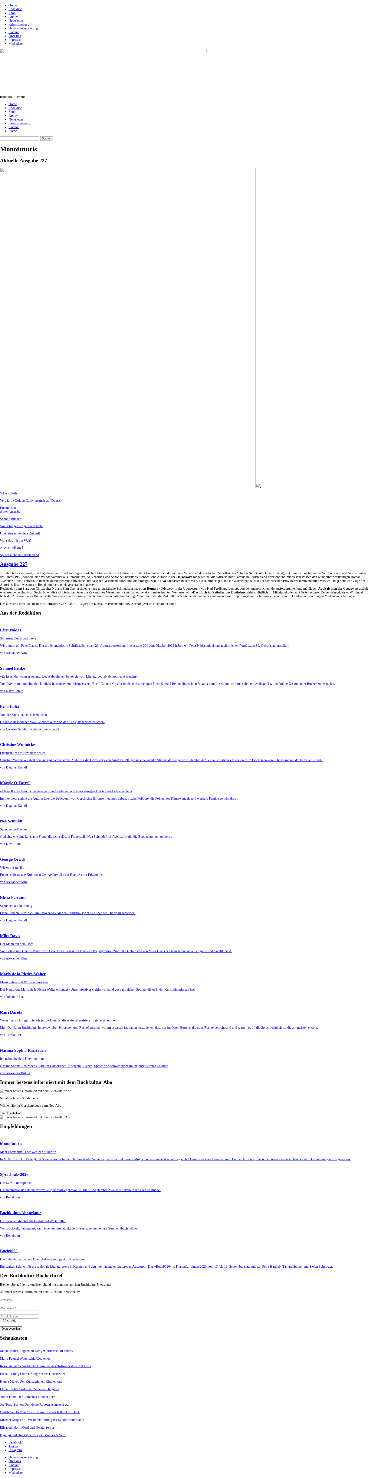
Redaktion (15, 9)
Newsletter (16, 20)
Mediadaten (16, 43)
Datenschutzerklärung (23, 28)
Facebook (15, 1442)
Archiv (13, 17)
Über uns (15, 36)
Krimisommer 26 (20, 24)
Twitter (13, 1446)
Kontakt (14, 32)
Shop (12, 13)
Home (13, 5)
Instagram (15, 1450)
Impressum (16, 40)
